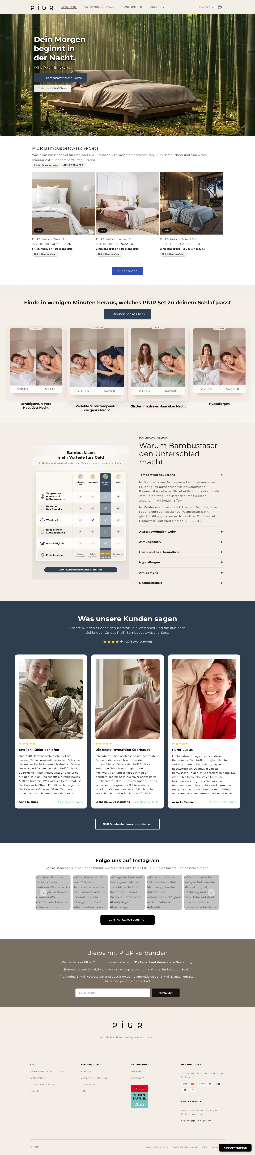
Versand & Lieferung (94, 1077)
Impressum (218, 1147)
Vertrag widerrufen (235, 1147)
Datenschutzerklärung (185, 1147)
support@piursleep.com (196, 1120)
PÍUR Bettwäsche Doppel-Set (178, 239)
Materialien (37, 1077)
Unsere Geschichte (42, 1084)
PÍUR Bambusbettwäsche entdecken (128, 824)
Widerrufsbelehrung (157, 1147)
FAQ (83, 1091)
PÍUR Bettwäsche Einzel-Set (49, 239)
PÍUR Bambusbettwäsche (47, 1071)
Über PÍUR (137, 1071)
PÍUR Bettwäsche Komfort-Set (114, 239)
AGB (204, 1147)
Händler (35, 1091)
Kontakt (86, 1071)
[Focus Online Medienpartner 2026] (139, 1096)
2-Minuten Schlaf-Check (52, 88)
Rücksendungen (91, 1084)
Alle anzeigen (127, 271)
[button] (156, 7)
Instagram (137, 1077)
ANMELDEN (166, 992)
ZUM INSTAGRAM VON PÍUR (127, 920)
